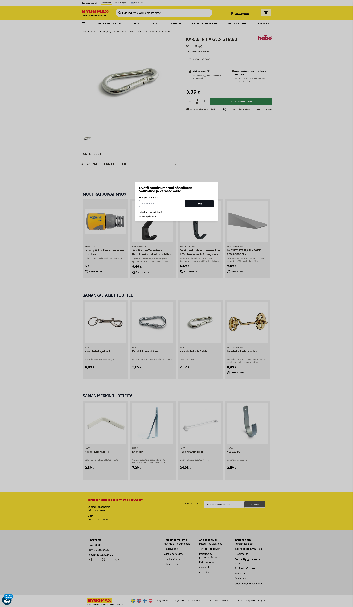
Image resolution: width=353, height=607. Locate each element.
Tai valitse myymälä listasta (151, 212)
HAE (200, 203)
